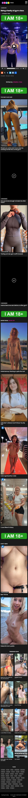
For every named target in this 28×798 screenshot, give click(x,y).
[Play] (2, 68)
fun (12, 775)
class (8, 76)
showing (16, 784)
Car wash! (17, 759)
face (3, 775)
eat (17, 773)
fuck (8, 775)
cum (14, 771)
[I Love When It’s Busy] (14, 502)
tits (22, 786)
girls (20, 775)
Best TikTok (4, 595)
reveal (14, 782)
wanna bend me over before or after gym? (14, 305)
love (23, 777)
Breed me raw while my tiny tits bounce (6, 678)
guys (8, 777)
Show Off (11, 320)
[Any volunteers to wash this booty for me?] (7, 692)
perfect (20, 780)
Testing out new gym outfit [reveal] (12, 254)
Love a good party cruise (8, 476)
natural (9, 780)
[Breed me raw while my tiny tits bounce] (7, 665)
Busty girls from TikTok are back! (6, 760)
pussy (9, 782)
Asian (3, 769)
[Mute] (23, 68)
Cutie (23, 771)
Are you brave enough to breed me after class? (13, 201)
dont (8, 773)
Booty (3, 771)
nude (15, 780)
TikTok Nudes (4, 592)
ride (19, 782)
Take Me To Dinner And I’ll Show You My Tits (13, 423)
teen (3, 786)
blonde (17, 769)
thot (13, 786)
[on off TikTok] (21, 692)
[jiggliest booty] (21, 665)
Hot (2, 427)
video (12, 788)
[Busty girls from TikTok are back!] (7, 746)
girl (16, 775)
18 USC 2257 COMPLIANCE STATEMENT (18, 795)
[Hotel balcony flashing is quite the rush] (14, 346)
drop (12, 773)
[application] (14, 46)
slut (21, 784)
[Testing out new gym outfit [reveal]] (14, 228)
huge (18, 777)
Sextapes (4, 784)
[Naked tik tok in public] (14, 621)
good (3, 777)
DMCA (14, 796)
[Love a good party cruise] (14, 450)
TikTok (17, 786)
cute (18, 771)
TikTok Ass (4, 145)
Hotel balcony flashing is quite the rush (13, 371)
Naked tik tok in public (7, 646)
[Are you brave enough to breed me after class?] (14, 175)
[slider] (13, 68)
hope (13, 777)
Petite (3, 782)
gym (12, 76)
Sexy (10, 784)
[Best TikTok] (14, 569)
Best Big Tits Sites (5, 795)
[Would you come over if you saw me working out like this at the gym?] (14, 122)
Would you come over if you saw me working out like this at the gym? (12, 148)
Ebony (21, 773)
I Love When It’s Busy (7, 527)
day (3, 773)
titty (8, 788)
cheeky (3, 76)
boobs (23, 769)
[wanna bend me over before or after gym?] (14, 280)
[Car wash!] (21, 746)
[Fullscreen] (25, 68)
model (3, 780)
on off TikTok (18, 705)
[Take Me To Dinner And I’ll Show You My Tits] (14, 397)
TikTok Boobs (4, 251)
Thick (8, 786)
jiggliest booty (18, 677)
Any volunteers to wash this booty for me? (7, 705)
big (12, 769)
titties (3, 788)
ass (8, 769)
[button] (14, 46)
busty (9, 771)
